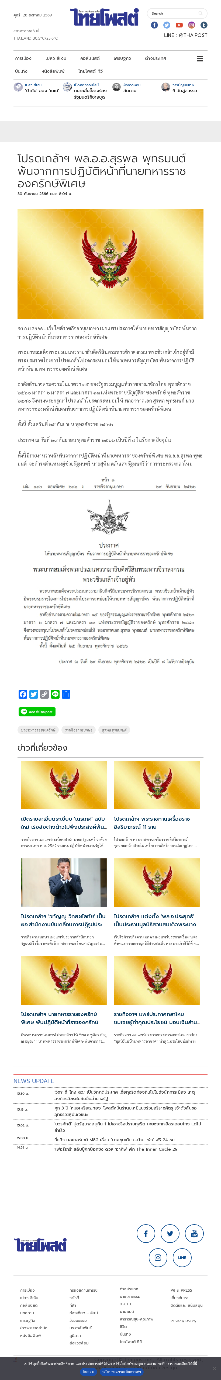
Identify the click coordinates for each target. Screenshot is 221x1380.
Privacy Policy (183, 1321)
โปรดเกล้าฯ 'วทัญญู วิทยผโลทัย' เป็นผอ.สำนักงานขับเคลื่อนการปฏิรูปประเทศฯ (63, 924)
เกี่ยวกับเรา (180, 1298)
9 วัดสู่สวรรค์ (184, 91)
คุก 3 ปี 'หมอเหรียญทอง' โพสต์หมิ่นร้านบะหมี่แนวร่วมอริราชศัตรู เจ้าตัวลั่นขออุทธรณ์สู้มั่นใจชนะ (125, 1111)
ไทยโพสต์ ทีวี (90, 71)
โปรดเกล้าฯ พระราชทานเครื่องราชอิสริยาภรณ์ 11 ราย (152, 823)
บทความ (27, 1313)
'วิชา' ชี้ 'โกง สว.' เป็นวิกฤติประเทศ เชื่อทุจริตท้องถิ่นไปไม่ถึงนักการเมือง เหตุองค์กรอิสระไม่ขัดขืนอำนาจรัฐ (124, 1095)
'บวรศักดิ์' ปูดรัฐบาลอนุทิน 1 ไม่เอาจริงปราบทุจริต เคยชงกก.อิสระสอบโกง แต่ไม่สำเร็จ (127, 1127)
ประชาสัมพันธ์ (81, 1328)
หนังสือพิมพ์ (53, 71)
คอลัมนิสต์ (90, 58)
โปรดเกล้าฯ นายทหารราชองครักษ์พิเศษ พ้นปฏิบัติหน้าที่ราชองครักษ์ (59, 1018)
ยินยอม (88, 1372)
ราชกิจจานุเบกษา (78, 729)
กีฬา (73, 1305)
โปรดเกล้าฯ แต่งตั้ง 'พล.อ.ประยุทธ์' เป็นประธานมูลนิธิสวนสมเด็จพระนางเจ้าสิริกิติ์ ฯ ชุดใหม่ (155, 924)
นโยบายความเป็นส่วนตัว (121, 1372)
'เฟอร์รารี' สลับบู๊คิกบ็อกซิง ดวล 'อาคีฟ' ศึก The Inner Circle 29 (116, 1149)
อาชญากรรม (130, 1296)
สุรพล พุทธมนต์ (114, 729)
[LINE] (182, 1258)
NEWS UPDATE (33, 1081)
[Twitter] (167, 25)
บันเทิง (21, 71)
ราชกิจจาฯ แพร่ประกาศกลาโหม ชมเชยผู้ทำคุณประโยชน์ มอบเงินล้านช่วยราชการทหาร (155, 1022)
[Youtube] (179, 25)
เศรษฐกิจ (122, 58)
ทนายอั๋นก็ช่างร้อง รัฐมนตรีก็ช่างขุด (90, 94)
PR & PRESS (181, 1290)
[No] (214, 1368)
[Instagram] (191, 25)
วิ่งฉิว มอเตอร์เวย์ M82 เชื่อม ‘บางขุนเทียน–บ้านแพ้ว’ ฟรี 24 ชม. (115, 1140)
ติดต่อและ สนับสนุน (187, 1305)
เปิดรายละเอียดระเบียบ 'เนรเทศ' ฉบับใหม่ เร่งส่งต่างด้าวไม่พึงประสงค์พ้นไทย (63, 827)
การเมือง (23, 58)
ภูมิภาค (75, 1336)
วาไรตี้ (74, 1298)
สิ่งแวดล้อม (79, 1343)
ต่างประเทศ (155, 58)
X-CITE (126, 1304)
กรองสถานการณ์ (84, 1290)
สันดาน (129, 91)
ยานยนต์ (127, 1312)
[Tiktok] (204, 25)
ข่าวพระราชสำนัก (33, 1328)
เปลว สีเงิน (56, 58)
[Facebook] (154, 25)
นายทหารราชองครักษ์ (38, 729)
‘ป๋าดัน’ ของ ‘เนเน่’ (42, 91)
